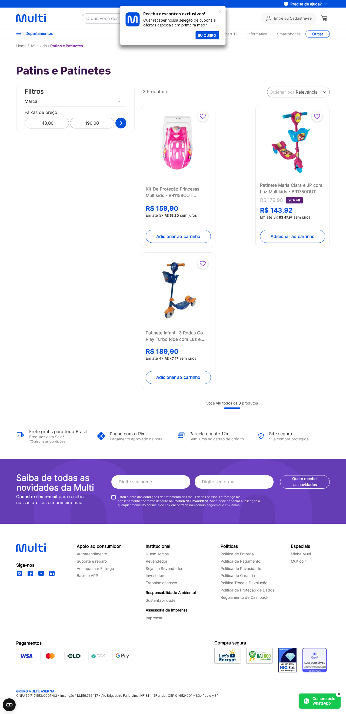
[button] (75, 101)
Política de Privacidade (191, 501)
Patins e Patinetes (66, 45)
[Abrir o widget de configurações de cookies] (9, 704)
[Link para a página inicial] (23, 45)
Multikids (39, 45)
